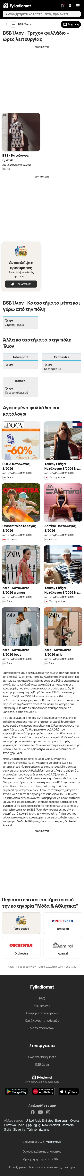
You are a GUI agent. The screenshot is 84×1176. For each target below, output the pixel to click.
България (61, 1120)
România (67, 1125)
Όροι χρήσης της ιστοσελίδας (42, 1159)
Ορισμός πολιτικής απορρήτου (42, 1151)
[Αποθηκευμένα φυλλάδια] (62, 6)
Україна (44, 1129)
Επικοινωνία (42, 1006)
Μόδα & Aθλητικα (28, 821)
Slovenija (19, 1129)
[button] (70, 6)
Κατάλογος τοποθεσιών (42, 1021)
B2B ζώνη (42, 1064)
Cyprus (75, 1120)
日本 (29, 1125)
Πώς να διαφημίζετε (42, 1057)
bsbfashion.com (44, 770)
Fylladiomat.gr (53, 1141)
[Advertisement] (42, 76)
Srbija (7, 1129)
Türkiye (32, 1129)
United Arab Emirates (39, 1120)
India (21, 1125)
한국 (37, 1125)
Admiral (7, 825)
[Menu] (77, 6)
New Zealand (51, 1125)
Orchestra (70, 821)
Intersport (57, 821)
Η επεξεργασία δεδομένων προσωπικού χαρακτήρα (42, 1167)
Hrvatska (10, 1125)
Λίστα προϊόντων (42, 1028)
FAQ (42, 998)
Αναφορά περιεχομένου (42, 1013)
